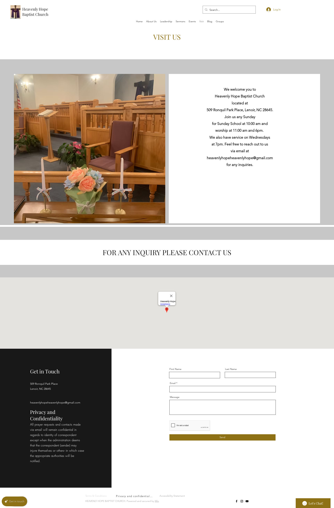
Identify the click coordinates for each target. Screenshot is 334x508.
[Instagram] (242, 501)
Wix (157, 501)
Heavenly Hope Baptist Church (35, 11)
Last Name (231, 369)
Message (175, 397)
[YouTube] (247, 501)
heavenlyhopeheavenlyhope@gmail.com (55, 402)
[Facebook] (236, 501)
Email (173, 383)
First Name (175, 369)
